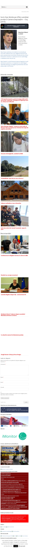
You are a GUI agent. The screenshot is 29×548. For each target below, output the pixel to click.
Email (2, 382)
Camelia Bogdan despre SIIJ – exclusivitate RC (13, 294)
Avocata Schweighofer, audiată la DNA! (12, 153)
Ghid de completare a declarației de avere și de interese (12, 486)
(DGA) (11, 500)
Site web (2, 387)
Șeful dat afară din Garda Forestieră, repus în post (13, 228)
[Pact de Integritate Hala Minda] (14, 426)
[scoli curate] (14, 412)
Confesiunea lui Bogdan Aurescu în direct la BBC (14, 255)
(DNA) (12, 489)
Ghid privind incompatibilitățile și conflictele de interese (12, 487)
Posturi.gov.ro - (14, 507)
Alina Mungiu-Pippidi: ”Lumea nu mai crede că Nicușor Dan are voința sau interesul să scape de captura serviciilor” (14, 128)
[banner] (14, 3)
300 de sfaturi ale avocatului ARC (8, 477)
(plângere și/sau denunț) (13, 480)
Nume (2, 377)
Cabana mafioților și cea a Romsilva (11, 203)
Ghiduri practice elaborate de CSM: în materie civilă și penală (14, 503)
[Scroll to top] (27, 546)
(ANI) (12, 491)
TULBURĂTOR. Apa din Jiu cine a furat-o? (12, 178)
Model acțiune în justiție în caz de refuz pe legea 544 (12, 484)
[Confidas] (5, 540)
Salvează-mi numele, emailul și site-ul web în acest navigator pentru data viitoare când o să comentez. (14, 394)
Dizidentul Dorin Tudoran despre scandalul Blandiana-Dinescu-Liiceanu (13, 314)
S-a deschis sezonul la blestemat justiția (12, 335)
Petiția (2, 479)
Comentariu (3, 364)
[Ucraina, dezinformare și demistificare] (14, 441)
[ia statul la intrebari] (7, 469)
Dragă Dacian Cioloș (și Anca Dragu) (11, 354)
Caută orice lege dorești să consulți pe (13, 505)
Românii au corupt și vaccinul (9, 275)
